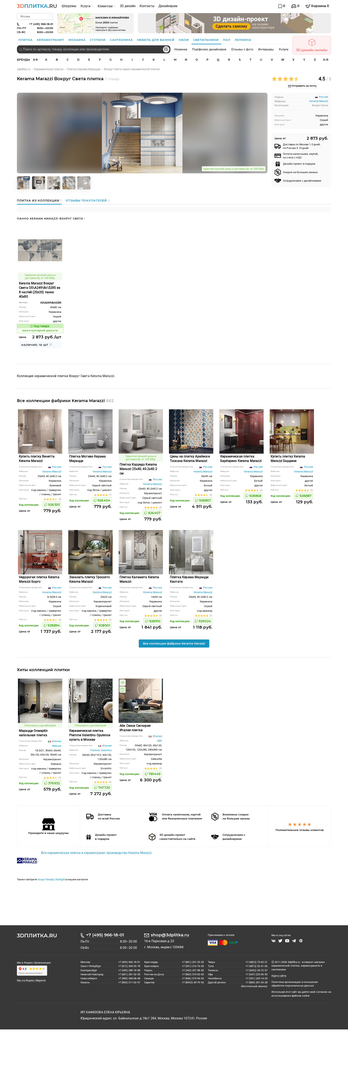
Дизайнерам (167, 6)
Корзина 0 (319, 6)
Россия (56, 466)
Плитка (26, 40)
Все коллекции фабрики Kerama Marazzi (174, 643)
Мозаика (77, 40)
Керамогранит (51, 40)
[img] (123, 683)
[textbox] (93, 49)
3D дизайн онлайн (311, 50)
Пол (227, 40)
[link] (25, 69)
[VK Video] (273, 941)
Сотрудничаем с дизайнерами (302, 180)
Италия (56, 741)
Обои (184, 40)
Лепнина (243, 40)
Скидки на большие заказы (300, 172)
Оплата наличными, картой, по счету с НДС (300, 155)
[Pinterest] (301, 941)
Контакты (147, 6)
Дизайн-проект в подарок (299, 163)
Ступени (98, 40)
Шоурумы (69, 6)
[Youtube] (287, 941)
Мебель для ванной (156, 40)
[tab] (40, 200)
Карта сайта (278, 975)
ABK (159, 740)
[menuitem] (69, 6)
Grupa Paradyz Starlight (51, 879)
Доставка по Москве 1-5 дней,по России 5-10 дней (302, 146)
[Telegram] (294, 941)
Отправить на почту (304, 85)
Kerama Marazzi (318, 101)
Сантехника (122, 40)
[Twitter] (280, 941)
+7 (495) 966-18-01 (105, 934)
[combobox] (93, 49)
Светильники (206, 40)
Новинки (180, 49)
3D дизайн (128, 6)
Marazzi (56, 745)
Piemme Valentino (101, 750)
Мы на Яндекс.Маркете (31, 980)
